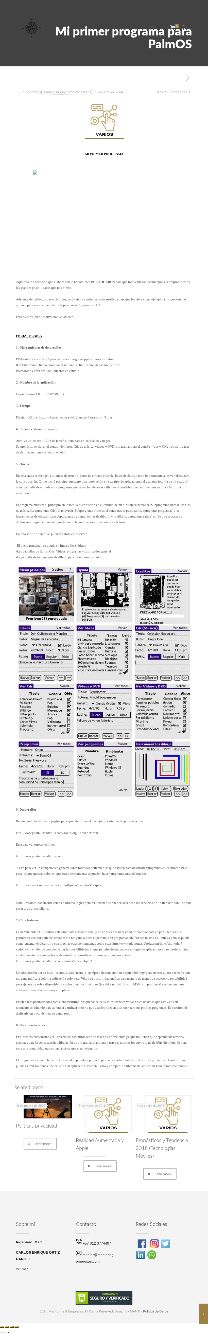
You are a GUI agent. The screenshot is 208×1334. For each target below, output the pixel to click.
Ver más (22, 1269)
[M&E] (31, 27)
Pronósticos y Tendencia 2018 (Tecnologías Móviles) (162, 1148)
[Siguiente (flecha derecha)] (7, 1332)
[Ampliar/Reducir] (2, 1327)
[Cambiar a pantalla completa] (7, 1327)
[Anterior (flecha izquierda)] (2, 1332)
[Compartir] (12, 1327)
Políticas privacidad (36, 1126)
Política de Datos (155, 1311)
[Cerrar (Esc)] (16, 1327)
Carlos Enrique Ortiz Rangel (64, 92)
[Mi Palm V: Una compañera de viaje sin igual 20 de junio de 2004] (203, 1314)
